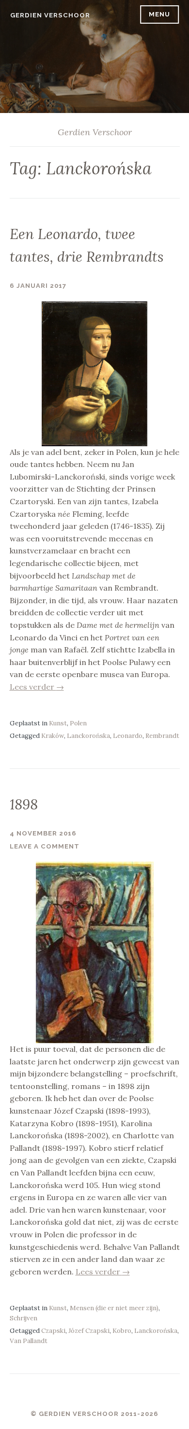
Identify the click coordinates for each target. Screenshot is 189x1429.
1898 (24, 804)
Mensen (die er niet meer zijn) (114, 1308)
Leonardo (127, 736)
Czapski (53, 1331)
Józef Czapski (89, 1331)
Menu (159, 14)
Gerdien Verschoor (50, 15)
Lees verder (37, 687)
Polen (78, 723)
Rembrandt (162, 736)
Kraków (52, 736)
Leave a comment (44, 846)
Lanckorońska (88, 736)
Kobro (121, 1331)
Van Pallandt (28, 1341)
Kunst (58, 723)
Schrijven (23, 1318)
